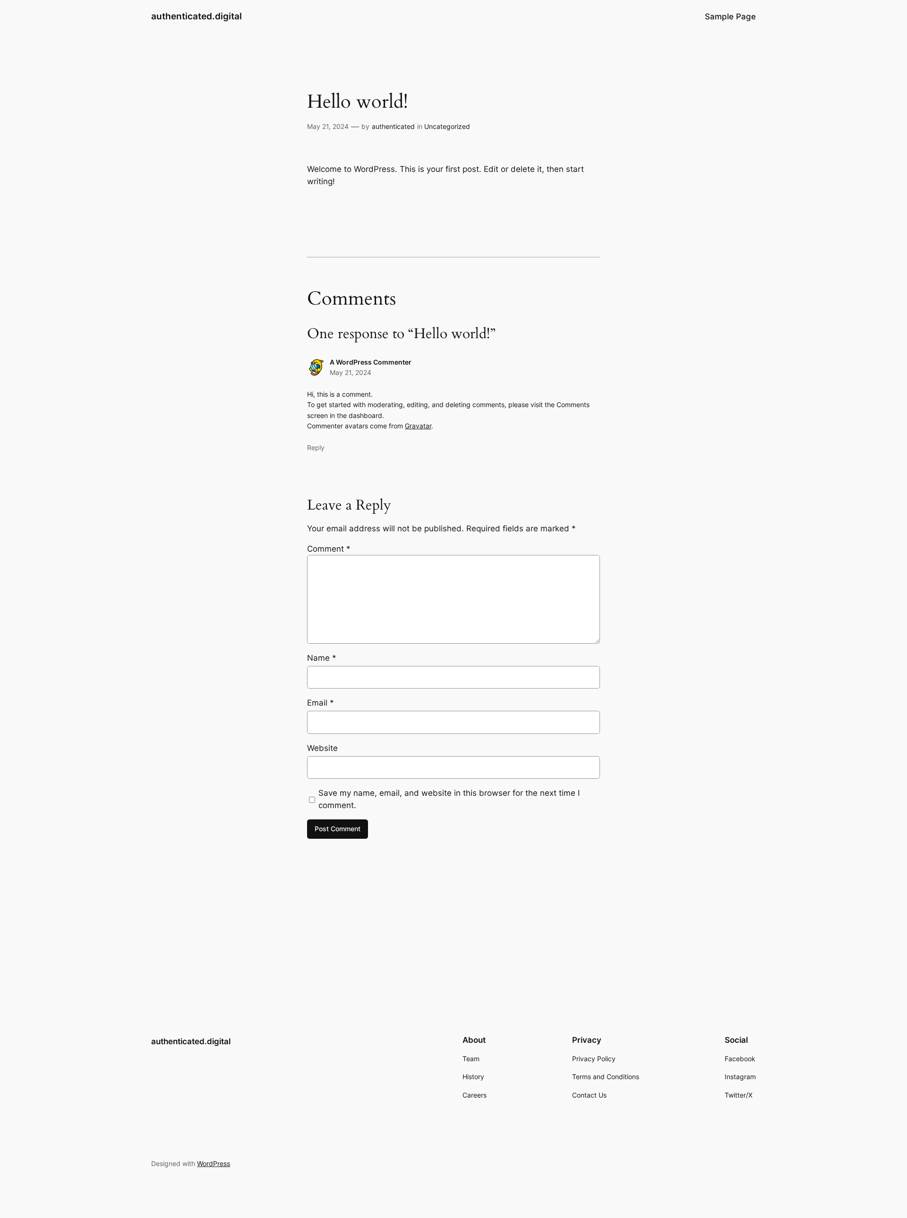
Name (321, 658)
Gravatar (418, 426)
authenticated (393, 126)
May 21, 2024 (350, 372)
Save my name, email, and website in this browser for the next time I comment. (449, 799)
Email (320, 702)
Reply (316, 447)
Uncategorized (447, 126)
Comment (329, 549)
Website (322, 748)
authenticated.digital (196, 16)
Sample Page (730, 16)
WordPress (213, 1163)
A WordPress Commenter (370, 362)
